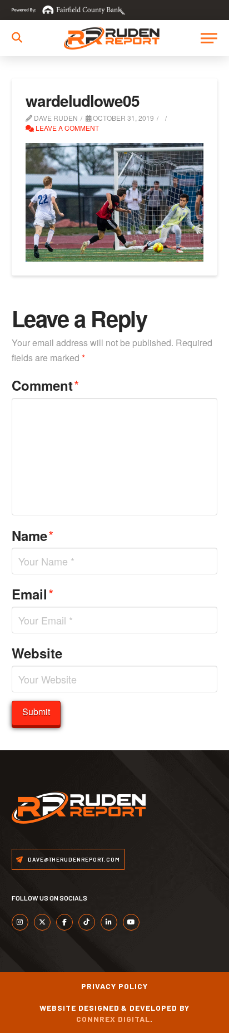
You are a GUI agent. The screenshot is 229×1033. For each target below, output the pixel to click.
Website (37, 652)
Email (33, 593)
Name (33, 535)
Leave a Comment (66, 127)
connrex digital (113, 1019)
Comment (45, 385)
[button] (17, 37)
